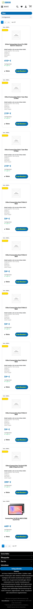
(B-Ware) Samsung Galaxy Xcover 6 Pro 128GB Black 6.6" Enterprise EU (16, 45)
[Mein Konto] (26, 6)
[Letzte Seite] (8, 22)
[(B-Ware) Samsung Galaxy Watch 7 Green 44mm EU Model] (16, 88)
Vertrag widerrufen (17, 569)
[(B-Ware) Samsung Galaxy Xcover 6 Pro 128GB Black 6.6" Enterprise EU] (16, 35)
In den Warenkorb (21, 71)
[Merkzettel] (21, 6)
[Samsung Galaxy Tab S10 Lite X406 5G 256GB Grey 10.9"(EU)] (16, 509)
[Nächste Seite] (5, 22)
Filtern (4, 13)
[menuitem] (5, 6)
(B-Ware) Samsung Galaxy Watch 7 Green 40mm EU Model (16, 150)
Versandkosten (5, 600)
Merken (8, 71)
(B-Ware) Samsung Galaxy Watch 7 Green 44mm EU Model (16, 97)
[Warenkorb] (30, 6)
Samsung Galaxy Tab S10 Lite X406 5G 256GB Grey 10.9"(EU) (16, 519)
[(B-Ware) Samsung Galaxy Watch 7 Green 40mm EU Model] (16, 140)
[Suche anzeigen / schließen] (17, 6)
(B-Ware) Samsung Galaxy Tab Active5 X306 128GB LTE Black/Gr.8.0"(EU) (16, 466)
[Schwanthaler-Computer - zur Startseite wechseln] (6, 2)
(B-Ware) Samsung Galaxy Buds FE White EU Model (16, 203)
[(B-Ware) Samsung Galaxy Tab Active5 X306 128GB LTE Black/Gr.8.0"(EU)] (16, 457)
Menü (6, 7)
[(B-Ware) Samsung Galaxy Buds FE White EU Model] (16, 193)
